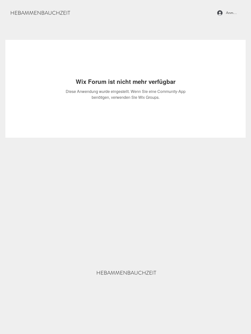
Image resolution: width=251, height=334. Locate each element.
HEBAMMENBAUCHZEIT (40, 13)
